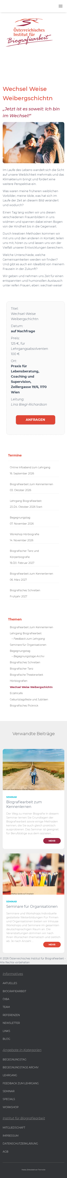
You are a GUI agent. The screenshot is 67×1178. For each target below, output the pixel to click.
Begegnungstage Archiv (21, 1067)
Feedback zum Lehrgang (21, 1083)
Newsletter (11, 1023)
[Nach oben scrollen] (4, 1170)
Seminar (11, 797)
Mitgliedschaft (14, 1127)
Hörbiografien (18, 680)
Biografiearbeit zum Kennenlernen (31, 484)
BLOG (6, 1039)
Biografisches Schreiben (25, 590)
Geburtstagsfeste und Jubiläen (29, 699)
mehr (52, 840)
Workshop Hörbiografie (24, 534)
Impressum (10, 1135)
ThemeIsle (41, 1170)
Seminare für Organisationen (28, 644)
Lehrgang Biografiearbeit (26, 501)
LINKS (6, 1031)
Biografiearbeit (14, 991)
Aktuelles (10, 983)
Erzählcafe (16, 693)
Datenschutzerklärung (20, 1143)
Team (6, 1007)
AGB (5, 1151)
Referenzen (11, 1015)
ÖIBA (6, 999)
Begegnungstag (20, 517)
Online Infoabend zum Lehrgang (30, 467)
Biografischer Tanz (21, 668)
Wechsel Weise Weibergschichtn (31, 687)
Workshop (11, 1107)
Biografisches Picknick (24, 705)
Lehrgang (10, 1075)
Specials (9, 1099)
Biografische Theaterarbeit (26, 674)
